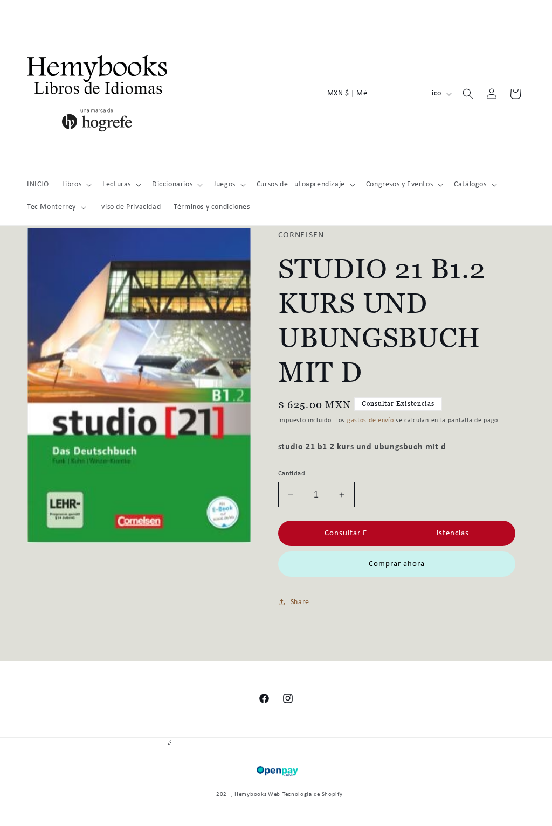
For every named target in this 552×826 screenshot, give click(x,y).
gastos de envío (370, 420)
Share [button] (300, 602)
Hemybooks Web (257, 794)
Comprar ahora (397, 564)
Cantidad (291, 473)
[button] (76, 184)
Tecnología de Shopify (312, 794)
